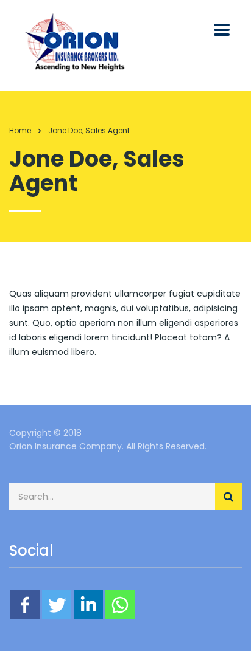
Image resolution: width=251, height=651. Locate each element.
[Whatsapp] (120, 604)
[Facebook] (25, 604)
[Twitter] (56, 604)
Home (20, 130)
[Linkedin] (88, 604)
